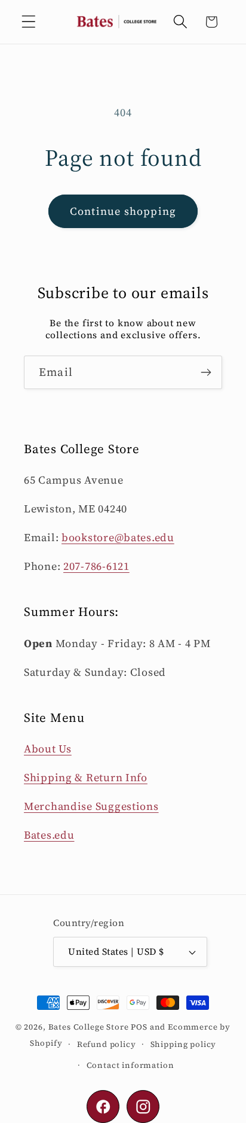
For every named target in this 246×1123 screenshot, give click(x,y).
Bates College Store (88, 1026)
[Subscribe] (206, 372)
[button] (29, 22)
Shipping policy (183, 1044)
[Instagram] (143, 1106)
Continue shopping (123, 211)
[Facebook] (103, 1106)
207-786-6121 (96, 566)
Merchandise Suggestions (91, 806)
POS (139, 1026)
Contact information (130, 1065)
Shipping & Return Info (85, 777)
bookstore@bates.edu (117, 537)
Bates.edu (49, 834)
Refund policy (106, 1044)
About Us (48, 748)
